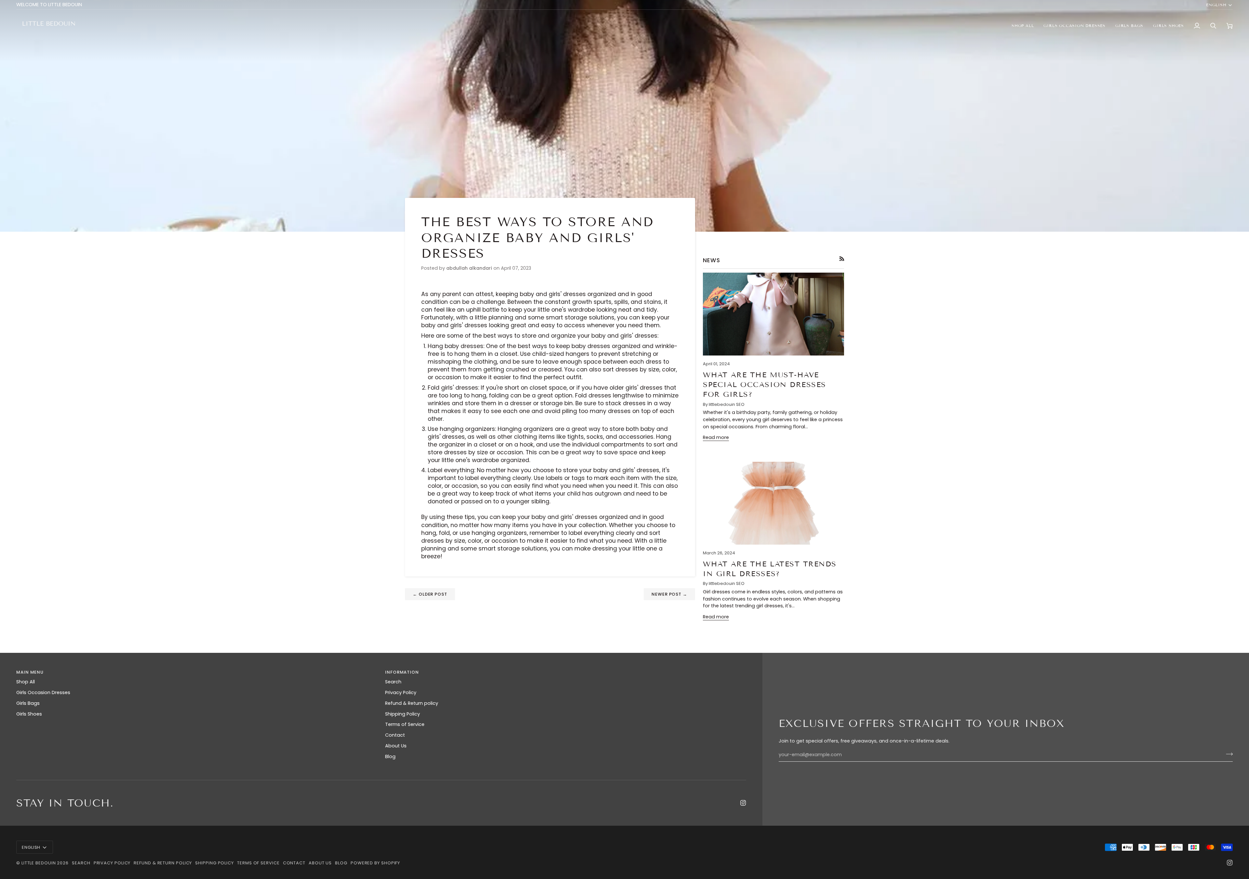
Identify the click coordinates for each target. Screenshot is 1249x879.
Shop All (25, 682)
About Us (396, 746)
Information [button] (402, 672)
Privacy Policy (400, 692)
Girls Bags (28, 703)
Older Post (430, 594)
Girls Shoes (29, 714)
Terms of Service (404, 724)
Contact (395, 735)
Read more (716, 437)
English (1216, 4)
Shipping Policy (402, 714)
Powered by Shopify (375, 863)
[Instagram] (743, 803)
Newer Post (669, 594)
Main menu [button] (30, 672)
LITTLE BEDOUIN (38, 863)
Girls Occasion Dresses (43, 692)
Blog (390, 756)
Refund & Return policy (411, 703)
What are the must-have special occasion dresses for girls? (764, 384)
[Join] (1227, 754)
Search (393, 682)
